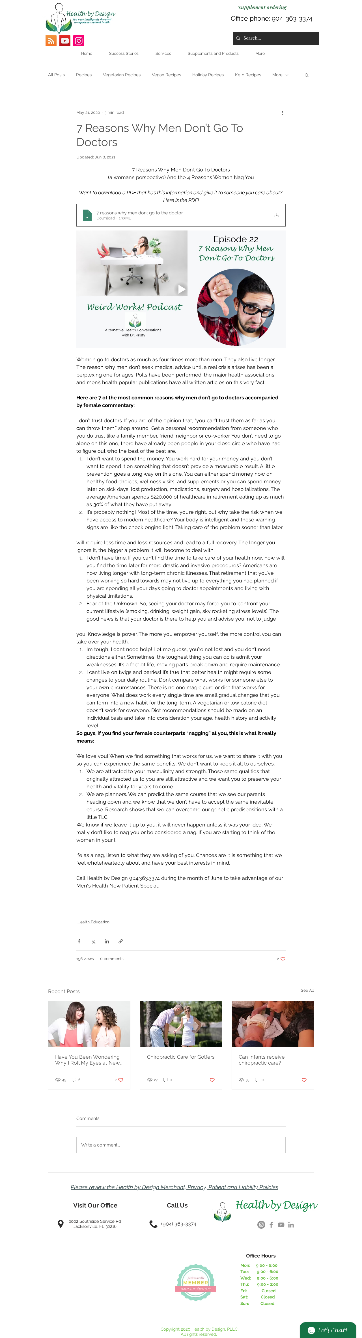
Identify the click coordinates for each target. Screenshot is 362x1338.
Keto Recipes (248, 74)
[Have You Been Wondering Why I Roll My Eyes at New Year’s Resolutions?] (89, 1024)
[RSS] (51, 40)
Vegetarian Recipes (122, 74)
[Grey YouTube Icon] (281, 1225)
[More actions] (282, 112)
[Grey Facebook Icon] (271, 1225)
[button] (306, 75)
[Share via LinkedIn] (106, 941)
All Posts (56, 74)
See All (307, 990)
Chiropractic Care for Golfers (181, 1057)
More (277, 74)
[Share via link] (120, 941)
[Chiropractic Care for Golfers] (181, 1024)
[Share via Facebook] (79, 941)
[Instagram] (78, 40)
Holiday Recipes (208, 74)
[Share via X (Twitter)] (93, 941)
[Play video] (181, 289)
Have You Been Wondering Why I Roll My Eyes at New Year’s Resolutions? (87, 1060)
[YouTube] (64, 40)
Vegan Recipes (166, 74)
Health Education (93, 922)
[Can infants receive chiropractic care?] (273, 1024)
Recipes (84, 74)
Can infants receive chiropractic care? (262, 1060)
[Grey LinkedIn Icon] (291, 1225)
